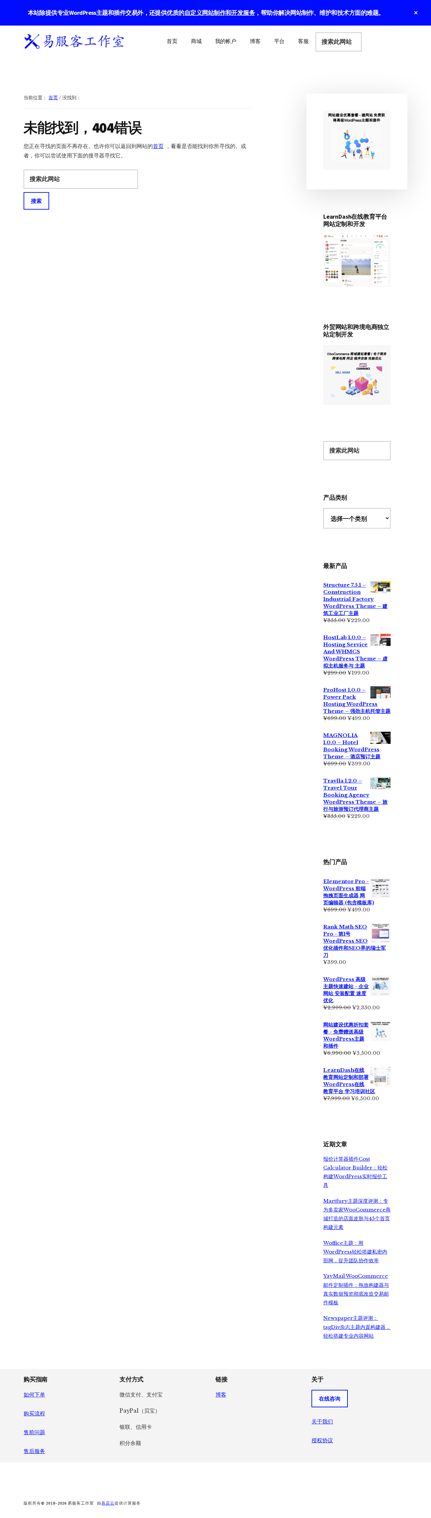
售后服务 (34, 1451)
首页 (158, 146)
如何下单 (34, 1394)
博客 (221, 1394)
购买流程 (34, 1413)
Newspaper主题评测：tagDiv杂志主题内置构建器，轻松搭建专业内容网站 (357, 1327)
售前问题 (34, 1432)
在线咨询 (329, 1398)
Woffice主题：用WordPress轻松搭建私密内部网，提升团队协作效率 (355, 1252)
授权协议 (322, 1440)
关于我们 (322, 1421)
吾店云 (107, 1503)
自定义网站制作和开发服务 (220, 12)
